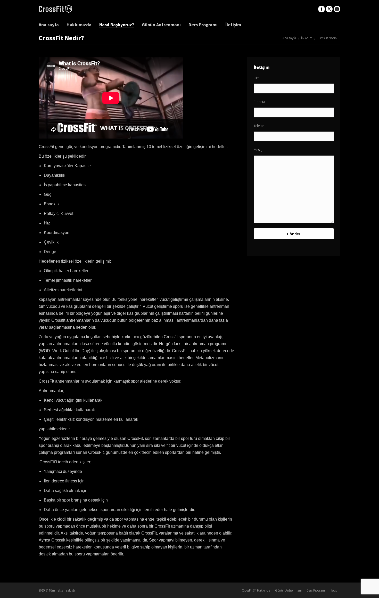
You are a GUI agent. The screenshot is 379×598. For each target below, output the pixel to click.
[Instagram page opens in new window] (337, 9)
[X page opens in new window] (329, 9)
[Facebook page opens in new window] (321, 9)
